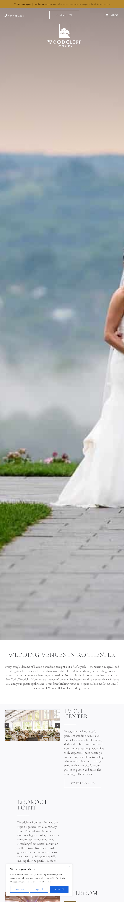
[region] (39, 880)
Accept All (59, 889)
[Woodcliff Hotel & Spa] (64, 25)
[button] (7, 725)
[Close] (69, 866)
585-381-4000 (16, 15)
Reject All (39, 889)
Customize (19, 889)
